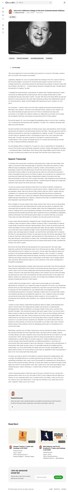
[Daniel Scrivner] (12, 2)
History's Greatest (22, 58)
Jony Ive (11, 58)
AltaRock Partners (48, 458)
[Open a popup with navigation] (3, 2)
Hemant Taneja (29, 456)
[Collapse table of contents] (10, 67)
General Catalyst (18, 456)
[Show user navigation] (64, 2)
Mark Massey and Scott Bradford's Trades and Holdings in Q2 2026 (54, 448)
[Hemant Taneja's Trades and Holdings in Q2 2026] (22, 436)
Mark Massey (60, 458)
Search (21, 2)
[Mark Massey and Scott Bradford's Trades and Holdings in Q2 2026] (52, 436)
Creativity (49, 58)
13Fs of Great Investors (20, 454)
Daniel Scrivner (19, 12)
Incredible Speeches (37, 58)
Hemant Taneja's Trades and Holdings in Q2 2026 (23, 447)
